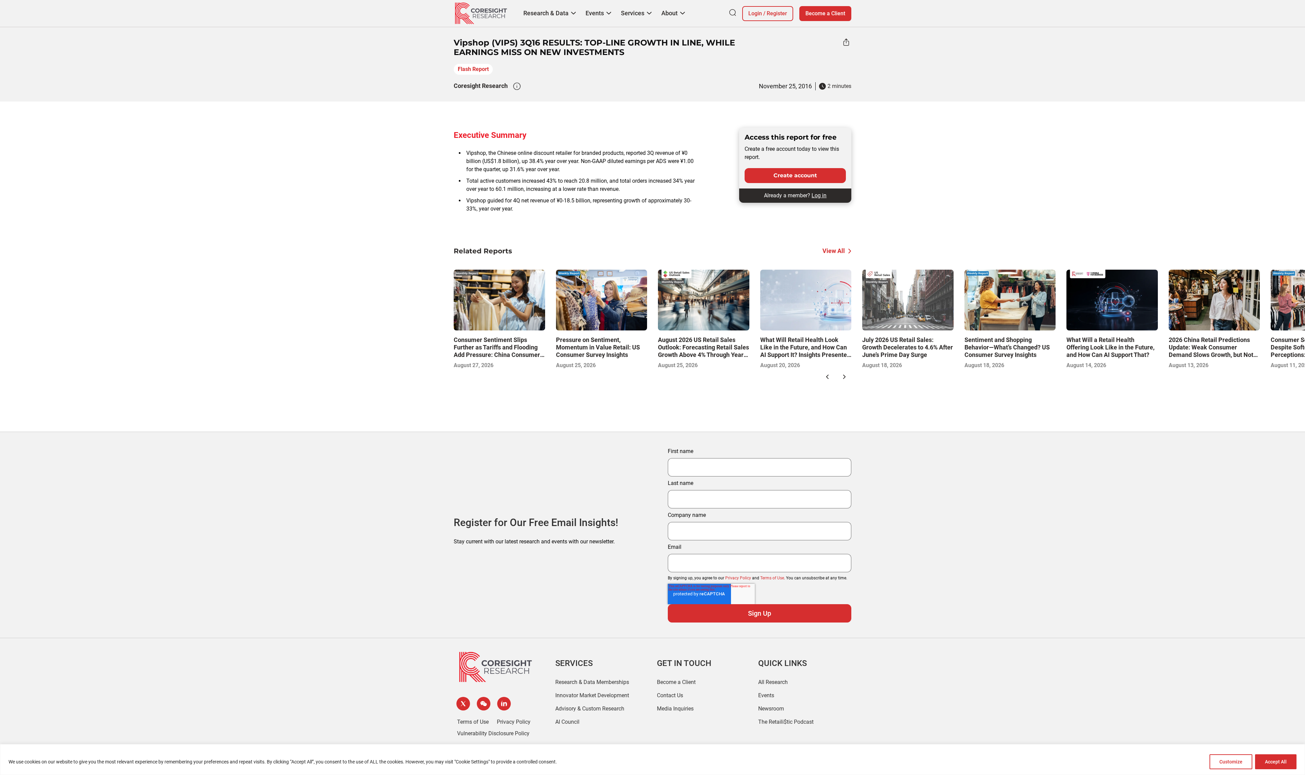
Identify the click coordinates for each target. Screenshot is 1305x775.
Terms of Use (772, 578)
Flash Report (473, 69)
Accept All (1276, 761)
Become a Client (825, 13)
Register (777, 13)
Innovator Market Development (592, 695)
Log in (819, 195)
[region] (652, 759)
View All (833, 250)
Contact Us (670, 695)
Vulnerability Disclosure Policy (493, 733)
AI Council (567, 722)
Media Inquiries (675, 708)
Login (755, 13)
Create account (795, 175)
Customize (1230, 761)
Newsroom (771, 708)
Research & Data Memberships (592, 682)
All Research (773, 682)
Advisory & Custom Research (589, 708)
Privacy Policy (738, 578)
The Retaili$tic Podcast (786, 722)
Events (766, 695)
